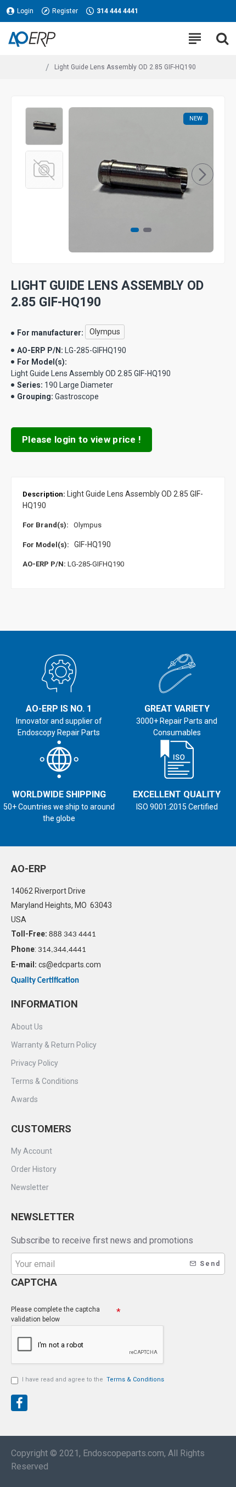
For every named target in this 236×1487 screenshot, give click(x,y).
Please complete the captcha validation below (55, 1314)
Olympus (104, 331)
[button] (80, 174)
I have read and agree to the (93, 1379)
